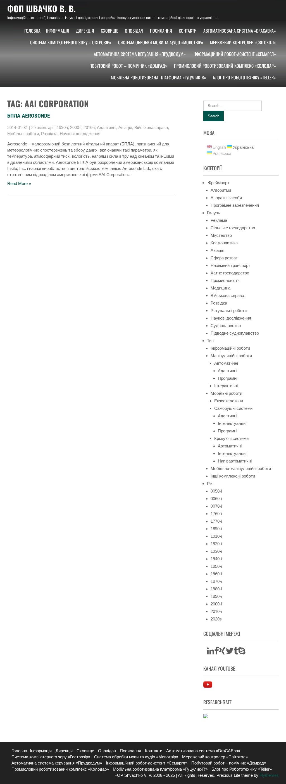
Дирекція (85, 30)
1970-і (216, 581)
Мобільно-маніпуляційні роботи (241, 468)
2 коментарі (42, 127)
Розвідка (49, 133)
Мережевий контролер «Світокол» (243, 42)
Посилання (161, 30)
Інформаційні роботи (230, 348)
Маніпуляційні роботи (231, 355)
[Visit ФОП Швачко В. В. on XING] (222, 652)
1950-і (216, 566)
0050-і (216, 491)
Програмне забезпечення (235, 205)
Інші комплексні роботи (233, 476)
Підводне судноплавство (235, 333)
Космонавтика (224, 242)
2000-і (75, 127)
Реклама (219, 220)
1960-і (216, 573)
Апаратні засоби (226, 197)
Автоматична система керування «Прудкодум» (140, 54)
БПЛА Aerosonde (28, 115)
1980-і (216, 588)
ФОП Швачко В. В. (41, 8)
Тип (210, 340)
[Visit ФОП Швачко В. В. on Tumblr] (235, 652)
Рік (210, 483)
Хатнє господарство (230, 273)
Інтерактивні (226, 385)
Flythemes (268, 775)
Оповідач (134, 30)
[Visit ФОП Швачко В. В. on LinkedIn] (210, 652)
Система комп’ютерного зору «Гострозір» (70, 42)
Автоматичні (226, 363)
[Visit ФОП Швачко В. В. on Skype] (242, 652)
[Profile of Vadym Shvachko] (205, 716)
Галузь (213, 212)
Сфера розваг (224, 257)
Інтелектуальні (232, 423)
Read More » (19, 183)
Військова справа (151, 127)
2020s (216, 619)
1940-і (216, 558)
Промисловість (225, 280)
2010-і (89, 127)
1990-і (62, 127)
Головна (32, 30)
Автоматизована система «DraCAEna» (239, 30)
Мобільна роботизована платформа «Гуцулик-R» (158, 77)
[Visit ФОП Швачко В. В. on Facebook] (216, 652)
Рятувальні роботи (229, 310)
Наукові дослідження (80, 133)
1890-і (216, 528)
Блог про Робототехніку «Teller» (244, 77)
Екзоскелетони (228, 400)
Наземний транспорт (230, 265)
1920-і (216, 543)
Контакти (188, 30)
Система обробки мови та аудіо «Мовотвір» (160, 42)
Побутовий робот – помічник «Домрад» (128, 65)
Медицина (220, 288)
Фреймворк (218, 182)
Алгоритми (221, 190)
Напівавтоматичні (235, 461)
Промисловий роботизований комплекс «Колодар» (225, 65)
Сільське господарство (233, 227)
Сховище (109, 30)
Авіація (125, 127)
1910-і (216, 536)
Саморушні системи (233, 408)
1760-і (216, 513)
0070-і (216, 506)
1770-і (216, 521)
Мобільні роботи (23, 133)
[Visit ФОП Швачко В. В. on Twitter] (229, 652)
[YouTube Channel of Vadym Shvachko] (207, 687)
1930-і (216, 551)
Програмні (227, 378)
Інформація (57, 30)
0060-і (216, 498)
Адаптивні (106, 127)
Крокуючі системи (231, 438)
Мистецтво (221, 235)
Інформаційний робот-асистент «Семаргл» (234, 54)
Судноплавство (226, 325)
